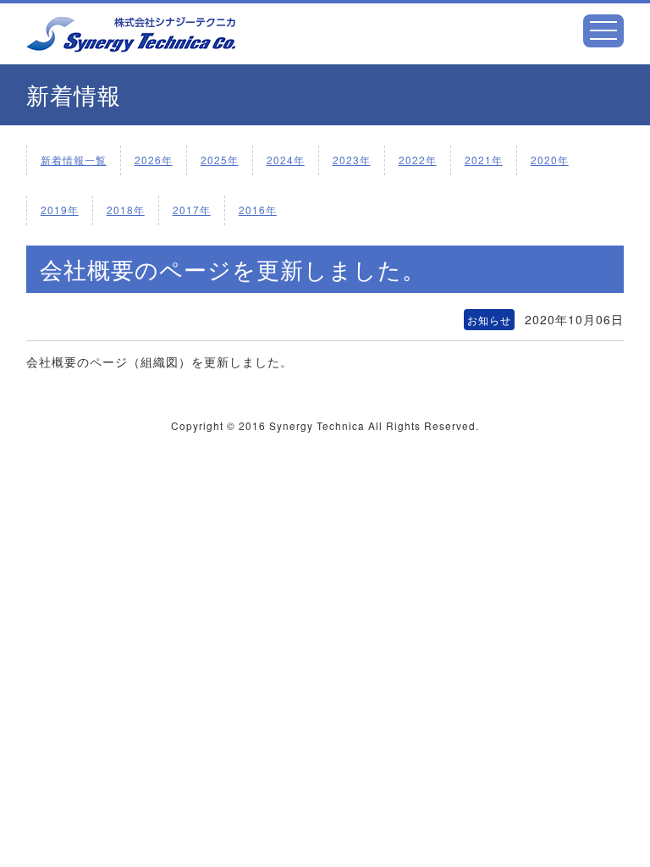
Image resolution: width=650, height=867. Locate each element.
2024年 (286, 159)
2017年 (192, 209)
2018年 (126, 209)
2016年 (258, 209)
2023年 (352, 159)
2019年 (60, 209)
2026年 (154, 159)
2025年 (220, 159)
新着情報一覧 (74, 159)
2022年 (418, 159)
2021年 (484, 159)
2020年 (550, 159)
